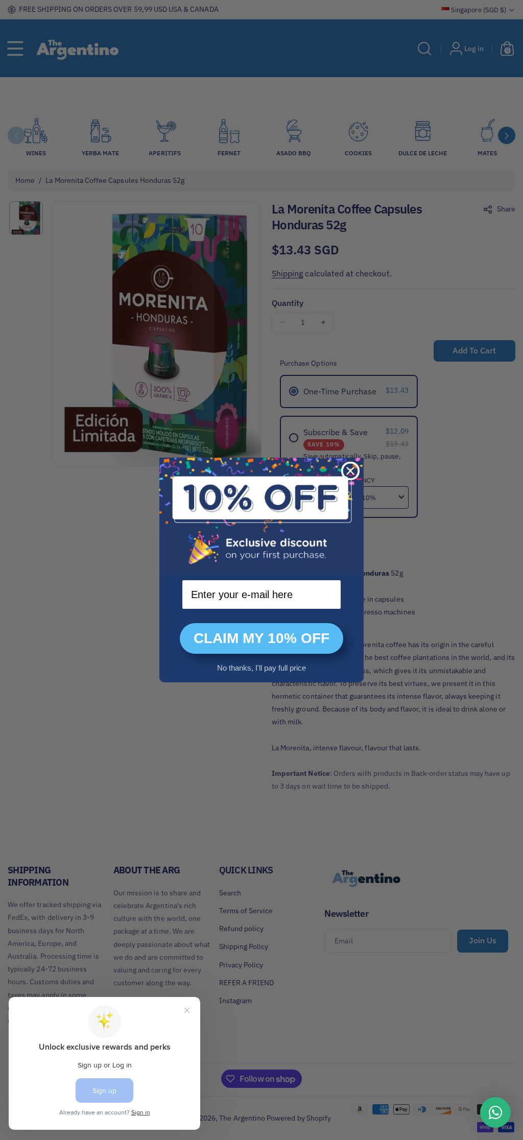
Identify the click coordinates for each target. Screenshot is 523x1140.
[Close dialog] (350, 471)
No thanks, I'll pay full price (261, 667)
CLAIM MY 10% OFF (261, 638)
